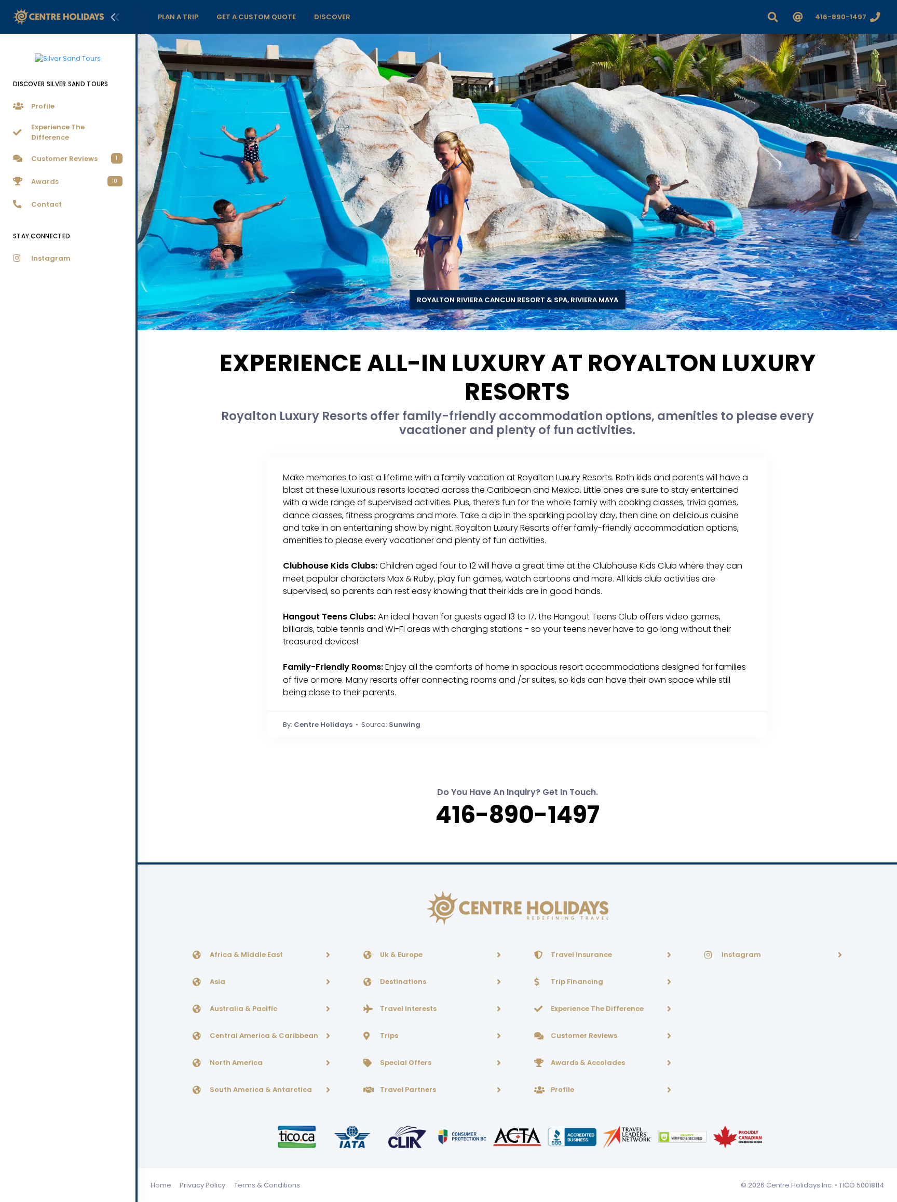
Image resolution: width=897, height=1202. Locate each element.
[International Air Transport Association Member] (352, 1136)
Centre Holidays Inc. (799, 1185)
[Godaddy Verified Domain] (683, 1136)
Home (161, 1185)
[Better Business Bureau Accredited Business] (573, 1136)
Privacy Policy (202, 1185)
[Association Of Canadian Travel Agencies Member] (518, 1136)
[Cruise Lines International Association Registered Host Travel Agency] (408, 1136)
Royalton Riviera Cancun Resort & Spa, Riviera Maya (517, 300)
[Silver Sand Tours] (68, 52)
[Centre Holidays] (58, 17)
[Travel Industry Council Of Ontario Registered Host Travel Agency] (297, 1136)
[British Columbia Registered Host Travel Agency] (463, 1136)
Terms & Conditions (267, 1185)
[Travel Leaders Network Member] (628, 1136)
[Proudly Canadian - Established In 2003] (737, 1136)
